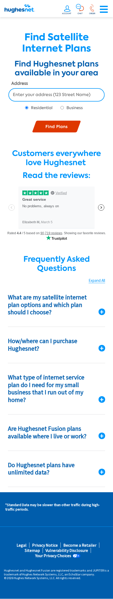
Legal (22, 545)
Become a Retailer (79, 545)
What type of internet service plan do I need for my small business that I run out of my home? (46, 388)
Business (74, 107)
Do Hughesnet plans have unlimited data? (41, 469)
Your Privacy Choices (53, 555)
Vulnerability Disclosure (66, 550)
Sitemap (32, 550)
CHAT (80, 13)
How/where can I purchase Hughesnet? (42, 344)
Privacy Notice (45, 545)
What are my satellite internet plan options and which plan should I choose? (47, 304)
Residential (42, 107)
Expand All (97, 280)
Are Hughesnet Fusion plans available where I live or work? (47, 432)
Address (19, 83)
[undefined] (67, 9)
